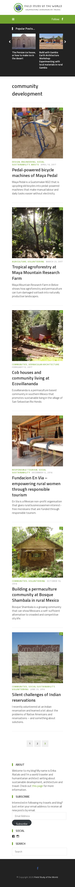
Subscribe (21, 824)
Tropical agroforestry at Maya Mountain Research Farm (36, 272)
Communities (19, 364)
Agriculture (19, 261)
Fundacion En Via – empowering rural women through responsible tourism (36, 486)
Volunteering (36, 261)
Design (16, 161)
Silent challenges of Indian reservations (36, 697)
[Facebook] (61, 19)
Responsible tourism (25, 469)
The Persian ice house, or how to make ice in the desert (24, 55)
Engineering (28, 161)
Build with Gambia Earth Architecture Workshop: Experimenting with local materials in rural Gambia (51, 60)
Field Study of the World (46, 877)
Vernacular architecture (44, 364)
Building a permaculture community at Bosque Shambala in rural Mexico (35, 594)
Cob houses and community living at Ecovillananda (30, 378)
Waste (35, 164)
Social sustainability (28, 163)
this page (37, 786)
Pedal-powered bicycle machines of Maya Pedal (34, 172)
